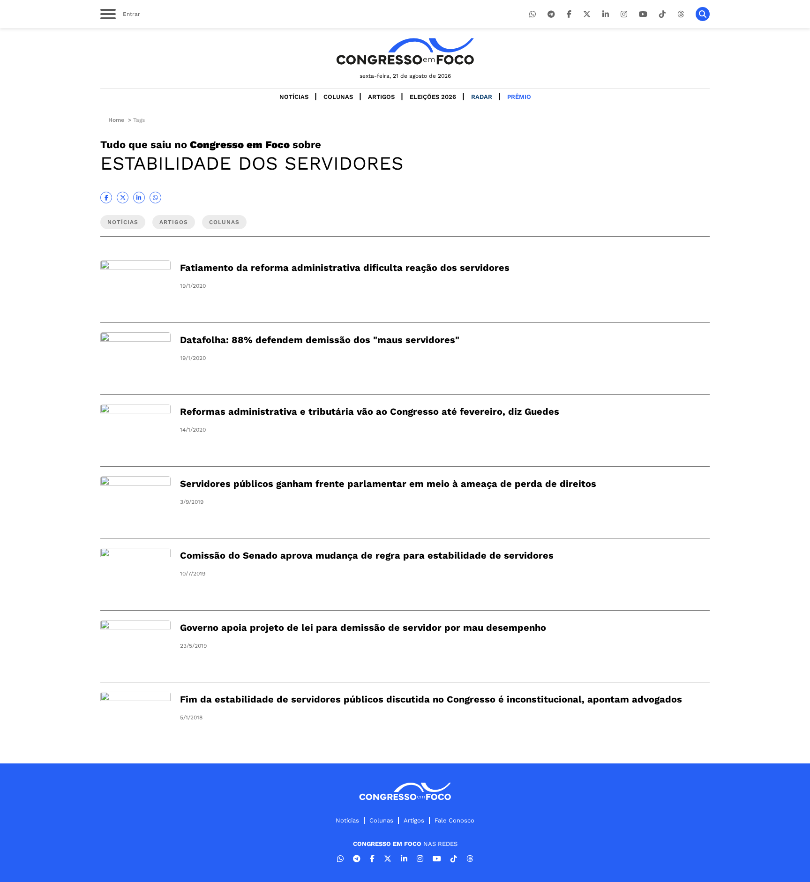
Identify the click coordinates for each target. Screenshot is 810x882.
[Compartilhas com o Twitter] (122, 197)
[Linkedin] (605, 14)
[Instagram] (624, 14)
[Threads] (680, 14)
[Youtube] (643, 14)
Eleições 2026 (433, 96)
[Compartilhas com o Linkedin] (139, 197)
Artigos (381, 96)
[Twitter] (587, 14)
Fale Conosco (454, 820)
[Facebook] (569, 14)
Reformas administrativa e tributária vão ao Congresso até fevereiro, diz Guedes (369, 411)
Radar (481, 96)
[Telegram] (551, 14)
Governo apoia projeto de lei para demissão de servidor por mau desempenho (363, 627)
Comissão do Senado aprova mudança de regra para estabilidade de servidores (367, 555)
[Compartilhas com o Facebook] (106, 197)
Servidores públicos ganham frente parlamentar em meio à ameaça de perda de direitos (388, 483)
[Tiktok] (662, 14)
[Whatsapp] (532, 14)
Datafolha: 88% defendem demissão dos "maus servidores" (319, 339)
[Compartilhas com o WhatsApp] (155, 197)
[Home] (405, 51)
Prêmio (519, 96)
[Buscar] (703, 14)
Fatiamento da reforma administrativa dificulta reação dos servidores (345, 267)
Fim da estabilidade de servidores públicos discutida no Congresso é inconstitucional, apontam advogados (431, 699)
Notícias (293, 96)
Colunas (338, 96)
